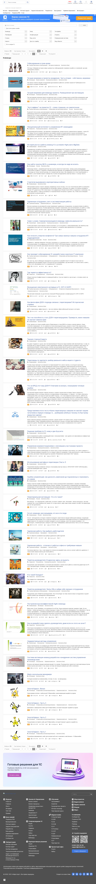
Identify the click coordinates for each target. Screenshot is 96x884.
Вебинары (32, 837)
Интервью (9, 808)
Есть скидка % (10, 44)
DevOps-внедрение (12, 849)
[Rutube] (91, 874)
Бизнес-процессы (34, 804)
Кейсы (30, 833)
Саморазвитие (33, 817)
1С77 (52, 840)
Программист (44, 532)
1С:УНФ (53, 824)
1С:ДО (53, 833)
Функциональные (11, 821)
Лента (7, 806)
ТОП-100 (8, 811)
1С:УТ (53, 826)
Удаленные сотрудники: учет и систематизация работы (49, 202)
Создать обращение (80, 851)
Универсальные (56, 836)
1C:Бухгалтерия (50, 274)
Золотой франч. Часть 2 (36, 717)
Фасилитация (32, 222)
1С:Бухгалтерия (56, 817)
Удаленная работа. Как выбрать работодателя (45, 531)
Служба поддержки (80, 833)
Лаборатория (11, 842)
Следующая (42, 54)
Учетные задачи (10, 824)
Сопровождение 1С (35, 821)
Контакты (75, 828)
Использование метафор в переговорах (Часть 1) (46, 462)
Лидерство (32, 128)
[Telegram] (73, 874)
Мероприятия (79, 799)
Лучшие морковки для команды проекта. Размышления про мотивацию (55, 93)
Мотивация (32, 80)
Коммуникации (32, 146)
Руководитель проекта (51, 80)
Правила (74, 821)
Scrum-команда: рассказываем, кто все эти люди (47, 513)
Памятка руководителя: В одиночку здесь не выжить (48, 560)
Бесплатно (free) (65, 65)
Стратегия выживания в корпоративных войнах (46, 182)
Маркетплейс (56, 815)
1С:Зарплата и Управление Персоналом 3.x (69, 289)
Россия (71, 109)
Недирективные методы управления (41, 641)
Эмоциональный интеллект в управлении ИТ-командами (50, 127)
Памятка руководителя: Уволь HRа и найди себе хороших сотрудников (55, 589)
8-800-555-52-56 (77, 845)
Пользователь (39, 562)
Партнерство (33, 835)
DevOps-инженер (56, 808)
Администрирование (12, 833)
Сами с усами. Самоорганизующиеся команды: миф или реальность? (55, 221)
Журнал (9, 799)
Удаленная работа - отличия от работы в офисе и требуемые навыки (54, 545)
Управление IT (33, 813)
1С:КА (53, 821)
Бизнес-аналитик (40, 80)
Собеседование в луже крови (38, 63)
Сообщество (10, 838)
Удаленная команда (34, 203)
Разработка (9, 829)
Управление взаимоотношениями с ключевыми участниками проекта (55, 446)
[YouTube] (87, 874)
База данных (9, 831)
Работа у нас (76, 826)
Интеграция (9, 836)
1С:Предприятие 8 (53, 256)
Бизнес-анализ (33, 801)
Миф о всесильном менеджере (39, 674)
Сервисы (31, 828)
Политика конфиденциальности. (33, 868)
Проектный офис (57, 847)
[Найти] (91, 794)
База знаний (10, 817)
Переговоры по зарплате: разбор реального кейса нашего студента (54, 360)
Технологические (34, 853)
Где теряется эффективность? (39, 272)
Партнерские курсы (57, 811)
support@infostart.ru (78, 847)
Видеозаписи (79, 802)
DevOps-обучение (11, 844)
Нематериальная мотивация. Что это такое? (44, 497)
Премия (8, 813)
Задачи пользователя (12, 826)
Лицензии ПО (33, 846)
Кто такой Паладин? (35, 575)
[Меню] (4, 2)
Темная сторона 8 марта (37, 339)
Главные (8, 804)
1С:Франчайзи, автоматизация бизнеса (58, 109)
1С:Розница (54, 829)
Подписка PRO (10, 819)
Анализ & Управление (36, 799)
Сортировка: (19, 51)
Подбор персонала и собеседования (38, 65)
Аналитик (54, 804)
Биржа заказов (79, 804)
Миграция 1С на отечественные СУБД (12, 859)
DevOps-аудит (10, 846)
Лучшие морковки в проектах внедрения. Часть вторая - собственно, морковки (58, 78)
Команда (31, 810)
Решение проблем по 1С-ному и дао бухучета (45, 431)
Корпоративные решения (38, 841)
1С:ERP (53, 819)
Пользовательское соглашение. (13, 868)
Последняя (52, 54)
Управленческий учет (46, 203)
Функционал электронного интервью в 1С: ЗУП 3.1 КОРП (49, 287)
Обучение (54, 799)
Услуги (31, 830)
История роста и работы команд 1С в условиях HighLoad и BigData (53, 145)
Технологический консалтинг (14, 851)
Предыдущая (16, 54)
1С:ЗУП (53, 831)
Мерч (76, 810)
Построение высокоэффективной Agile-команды (46, 604)
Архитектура (32, 815)
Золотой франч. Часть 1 (36, 732)
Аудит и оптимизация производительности (12, 854)
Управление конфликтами (35, 239)
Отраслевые (32, 848)
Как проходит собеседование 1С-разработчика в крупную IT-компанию (55, 254)
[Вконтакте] (76, 874)
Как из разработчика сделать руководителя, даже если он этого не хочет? (56, 623)
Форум (76, 807)
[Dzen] (84, 874)
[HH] (80, 874)
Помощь (74, 824)
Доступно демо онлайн (13, 28)
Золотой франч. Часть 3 (36, 703)
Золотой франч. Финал (36, 689)
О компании (76, 815)
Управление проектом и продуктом (36, 807)
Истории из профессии (54, 65)
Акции (30, 823)
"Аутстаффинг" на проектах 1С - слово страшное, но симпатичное (53, 107)
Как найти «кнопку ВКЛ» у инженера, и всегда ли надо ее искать (53, 164)
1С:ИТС (31, 826)
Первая (7, 54)
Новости (8, 801)
